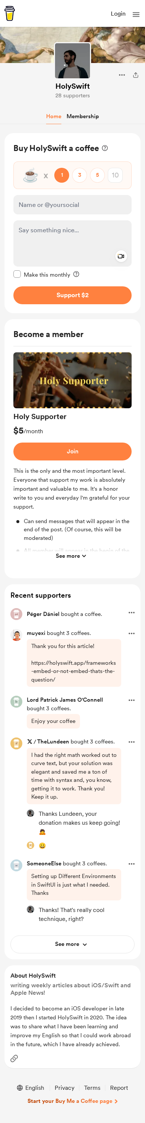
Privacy (64, 1087)
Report (119, 1087)
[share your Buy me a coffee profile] (135, 75)
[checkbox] (41, 274)
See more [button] (68, 556)
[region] (72, 223)
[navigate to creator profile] (72, 60)
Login (118, 13)
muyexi (36, 633)
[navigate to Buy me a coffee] (9, 13)
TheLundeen (53, 741)
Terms (92, 1087)
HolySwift (72, 86)
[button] (136, 14)
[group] (72, 458)
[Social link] (14, 1058)
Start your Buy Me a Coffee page (70, 1101)
